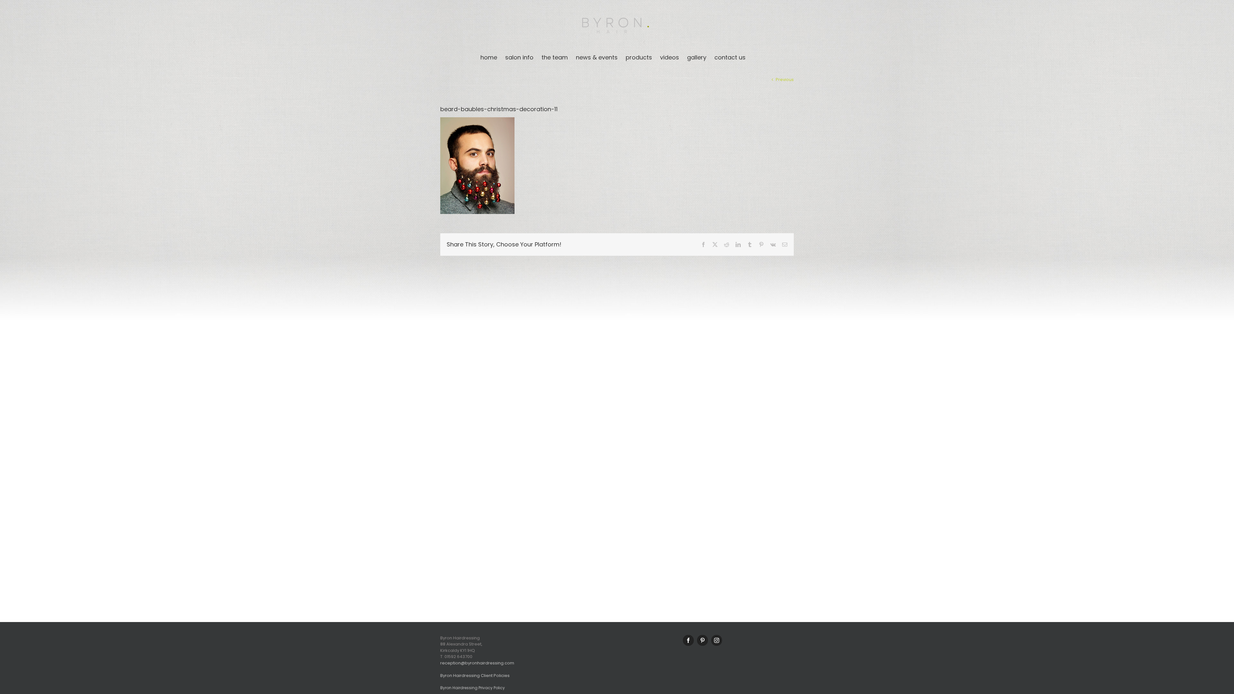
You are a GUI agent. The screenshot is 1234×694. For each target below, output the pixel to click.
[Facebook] (688, 640)
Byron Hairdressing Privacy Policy (472, 687)
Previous (785, 79)
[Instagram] (716, 640)
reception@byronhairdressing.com (477, 663)
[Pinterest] (702, 640)
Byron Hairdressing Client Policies (475, 675)
